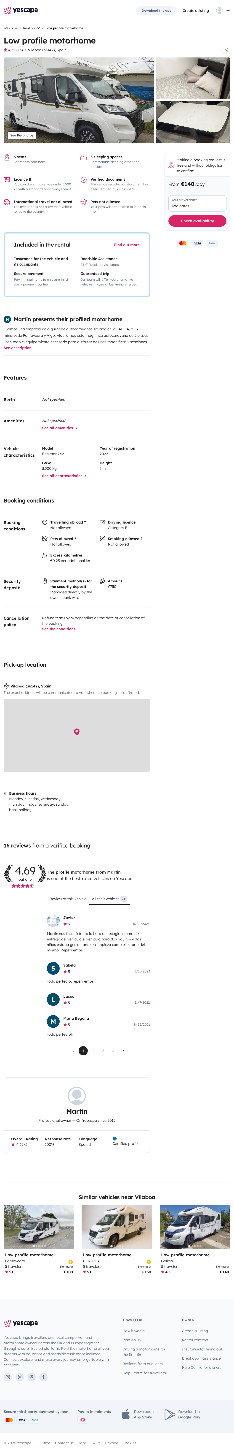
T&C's (96, 1443)
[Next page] (123, 1050)
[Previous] (9, 1227)
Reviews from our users (142, 1363)
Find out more (127, 244)
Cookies (129, 1443)
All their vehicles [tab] (108, 898)
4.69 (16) (15, 50)
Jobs (82, 1443)
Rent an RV (132, 1340)
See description (18, 347)
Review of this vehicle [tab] (68, 898)
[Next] (68, 1227)
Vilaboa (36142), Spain (47, 50)
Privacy (111, 1443)
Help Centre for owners (201, 1367)
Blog (47, 1443)
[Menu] (223, 10)
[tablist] (98, 900)
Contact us (64, 1443)
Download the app (156, 10)
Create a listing (196, 10)
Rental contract (195, 1340)
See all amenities (58, 428)
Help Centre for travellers (144, 1373)
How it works (133, 1330)
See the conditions (58, 629)
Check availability (197, 221)
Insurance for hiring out (202, 1349)
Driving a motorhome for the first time (143, 1352)
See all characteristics (62, 475)
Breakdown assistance (201, 1358)
